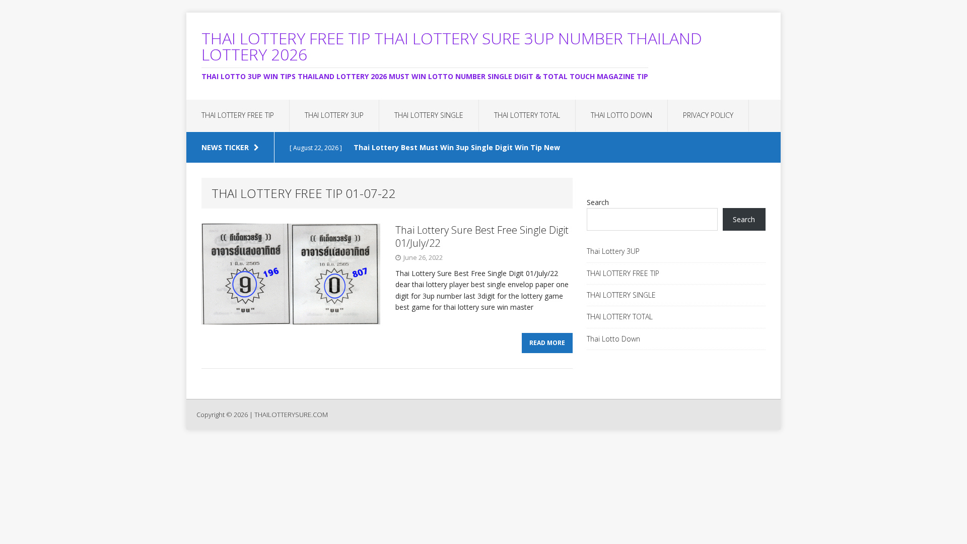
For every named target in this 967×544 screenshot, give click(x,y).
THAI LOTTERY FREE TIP (237, 115)
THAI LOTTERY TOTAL (527, 115)
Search (598, 202)
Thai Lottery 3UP (334, 115)
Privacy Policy (708, 115)
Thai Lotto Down (621, 115)
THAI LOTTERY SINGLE (428, 115)
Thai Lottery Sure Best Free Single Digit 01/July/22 (482, 236)
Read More (547, 342)
